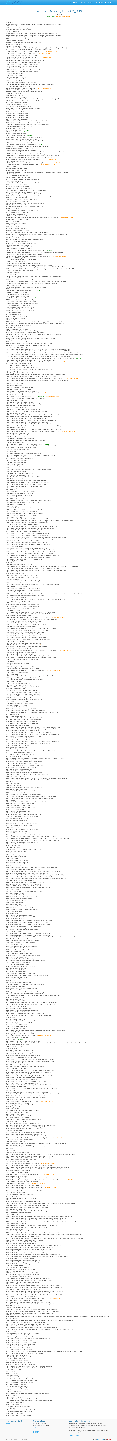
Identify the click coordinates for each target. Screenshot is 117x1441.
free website (100, 1439)
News (34, 1427)
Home (8, 1424)
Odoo (109, 1439)
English (71, 1435)
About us (89, 1421)
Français (76, 1435)
